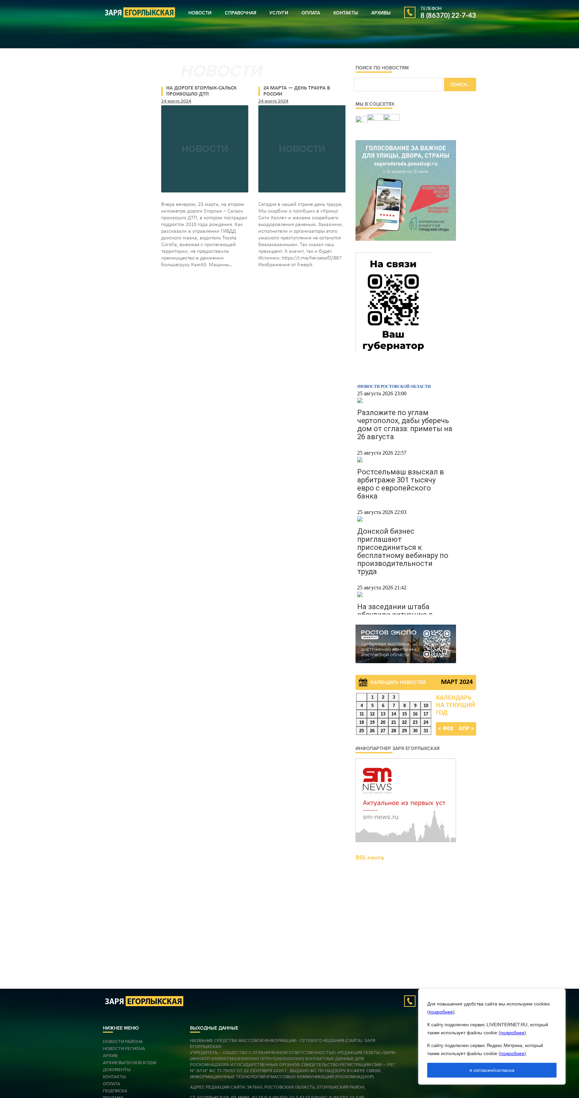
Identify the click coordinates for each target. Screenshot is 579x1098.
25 (361, 730)
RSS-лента (370, 858)
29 (404, 730)
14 (393, 713)
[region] (492, 1037)
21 (393, 722)
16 (415, 713)
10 (426, 705)
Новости (199, 13)
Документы (117, 1070)
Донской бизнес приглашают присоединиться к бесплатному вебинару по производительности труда (402, 551)
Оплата (311, 13)
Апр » (466, 729)
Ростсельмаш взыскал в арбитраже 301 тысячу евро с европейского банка (400, 484)
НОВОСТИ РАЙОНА (123, 1041)
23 (415, 722)
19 (372, 722)
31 (426, 730)
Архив (110, 1055)
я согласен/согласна (491, 1070)
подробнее (441, 1012)
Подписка (115, 1091)
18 (361, 722)
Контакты (345, 13)
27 (383, 730)
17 (426, 713)
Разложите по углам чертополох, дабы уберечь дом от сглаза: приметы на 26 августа (404, 424)
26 (372, 730)
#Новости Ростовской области (394, 386)
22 (404, 722)
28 (393, 730)
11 (362, 713)
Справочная (240, 13)
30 (415, 730)
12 (372, 713)
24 (426, 722)
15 (404, 713)
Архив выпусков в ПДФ (129, 1062)
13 (383, 713)
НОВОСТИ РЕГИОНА (124, 1048)
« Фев (445, 729)
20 (383, 722)
